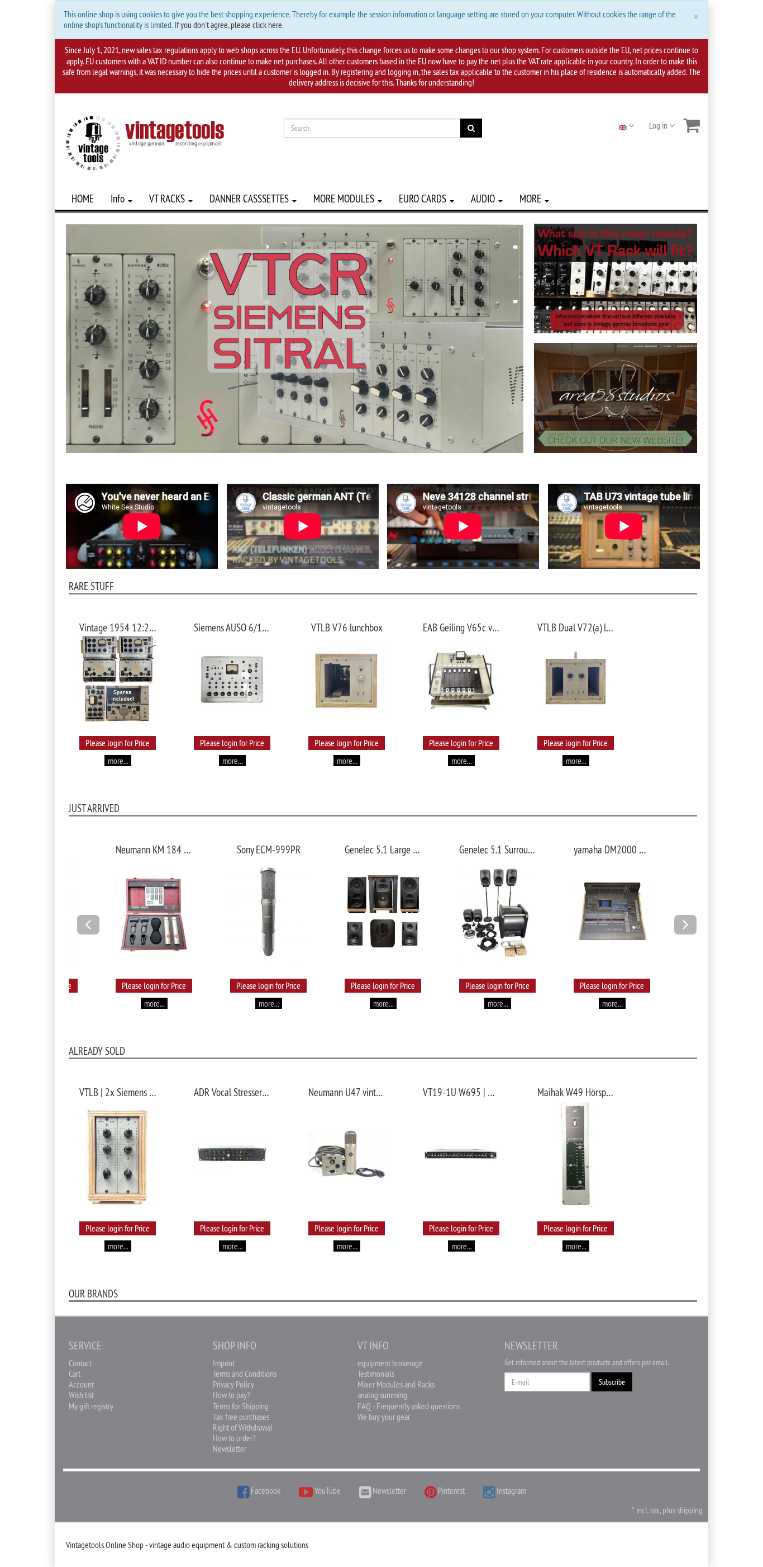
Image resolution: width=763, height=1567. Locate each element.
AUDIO (484, 198)
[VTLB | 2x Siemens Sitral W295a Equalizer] (117, 1154)
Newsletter (229, 1448)
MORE (531, 198)
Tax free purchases (241, 1416)
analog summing (382, 1394)
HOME (82, 198)
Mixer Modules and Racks (396, 1384)
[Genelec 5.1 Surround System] (497, 911)
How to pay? (231, 1394)
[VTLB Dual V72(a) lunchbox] (575, 679)
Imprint (224, 1362)
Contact (80, 1362)
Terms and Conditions (244, 1373)
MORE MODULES (344, 198)
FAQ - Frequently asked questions (408, 1406)
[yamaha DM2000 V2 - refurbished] (612, 912)
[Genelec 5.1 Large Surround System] (383, 912)
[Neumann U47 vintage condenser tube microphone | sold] (346, 1154)
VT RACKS (168, 198)
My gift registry (91, 1406)
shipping (690, 1510)
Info (119, 198)
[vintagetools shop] (145, 141)
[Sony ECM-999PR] (268, 911)
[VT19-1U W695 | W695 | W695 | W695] (461, 1154)
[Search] (471, 128)
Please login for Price (117, 742)
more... (118, 760)
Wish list (81, 1394)
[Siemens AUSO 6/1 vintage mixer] (232, 679)
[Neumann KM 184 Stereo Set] (154, 911)
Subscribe (612, 1382)
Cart (74, 1373)
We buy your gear (383, 1416)
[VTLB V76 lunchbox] (346, 679)
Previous (88, 933)
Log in (659, 125)
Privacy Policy (233, 1384)
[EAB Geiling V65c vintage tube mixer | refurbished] (461, 679)
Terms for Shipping (241, 1406)
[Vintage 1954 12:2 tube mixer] (117, 679)
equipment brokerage (390, 1362)
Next (689, 933)
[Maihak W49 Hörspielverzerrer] (576, 1154)
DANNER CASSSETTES (250, 198)
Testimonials (375, 1373)
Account (81, 1384)
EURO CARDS (424, 198)
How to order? (234, 1437)
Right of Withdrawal (243, 1427)
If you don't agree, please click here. (229, 24)
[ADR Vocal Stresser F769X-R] (232, 1154)
